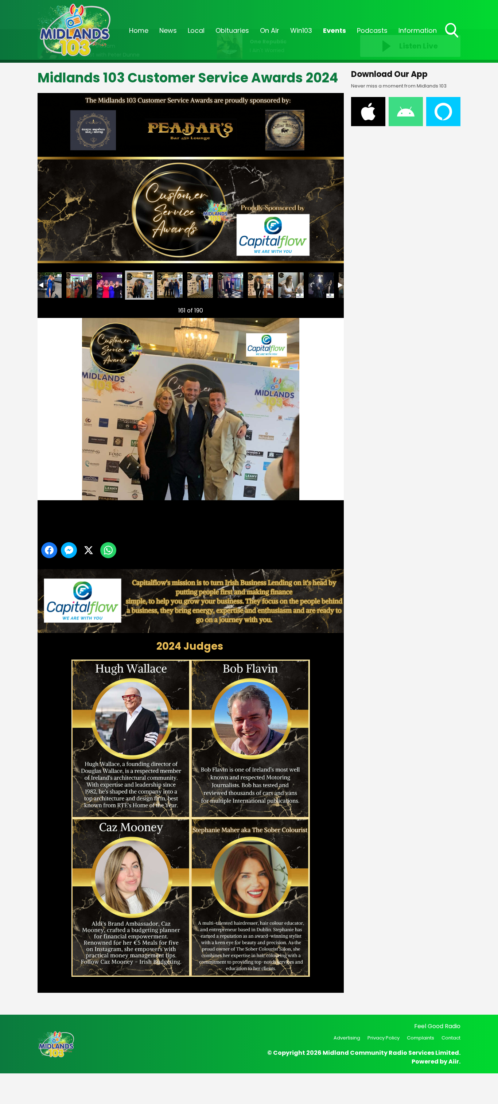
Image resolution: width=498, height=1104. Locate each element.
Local (196, 30)
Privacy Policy (383, 1037)
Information (417, 30)
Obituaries (232, 30)
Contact (450, 1037)
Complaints (420, 1037)
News (168, 30)
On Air (269, 30)
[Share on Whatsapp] (108, 550)
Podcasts (372, 30)
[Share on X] (89, 550)
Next (326, 310)
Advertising (347, 1037)
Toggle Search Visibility (452, 38)
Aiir (453, 1061)
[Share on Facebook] (49, 550)
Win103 (301, 30)
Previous (52, 310)
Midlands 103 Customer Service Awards (49, 285)
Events (334, 30)
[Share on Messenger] (69, 550)
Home (138, 30)
